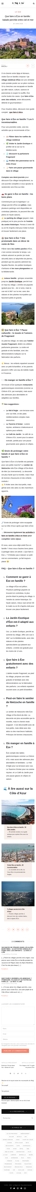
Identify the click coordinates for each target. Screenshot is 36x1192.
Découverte (10, 1145)
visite (11, 1173)
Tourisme (7, 1170)
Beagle (19, 1136)
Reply (5, 969)
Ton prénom (5, 1091)
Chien (18, 1139)
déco (27, 1142)
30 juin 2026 (18, 23)
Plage (17, 1160)
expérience (26, 1145)
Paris (29, 1157)
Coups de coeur (27, 1139)
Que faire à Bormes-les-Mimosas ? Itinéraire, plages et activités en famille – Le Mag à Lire (17, 980)
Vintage (29, 1170)
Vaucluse (21, 1170)
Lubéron (13, 1154)
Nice (18, 73)
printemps (25, 1160)
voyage (18, 1173)
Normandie (14, 1157)
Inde (27, 1148)
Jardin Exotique (15, 281)
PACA (22, 1157)
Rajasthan (27, 1163)
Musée (31, 1154)
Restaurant (8, 1166)
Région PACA (19, 1166)
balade (11, 1136)
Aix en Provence (12, 1133)
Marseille (22, 1154)
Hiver (15, 1148)
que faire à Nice (16, 112)
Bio (26, 1136)
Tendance (29, 1166)
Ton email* (5, 1085)
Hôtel (22, 1148)
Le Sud (18, 12)
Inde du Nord (9, 1151)
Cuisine (9, 1142)
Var (14, 1170)
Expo (18, 1145)
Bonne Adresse (8, 1139)
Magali (4, 66)
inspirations (20, 1151)
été (25, 1173)
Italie (29, 1151)
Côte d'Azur (19, 1142)
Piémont (9, 1160)
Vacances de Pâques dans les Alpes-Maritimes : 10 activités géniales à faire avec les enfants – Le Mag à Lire (18, 950)
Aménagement (25, 1133)
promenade (8, 1163)
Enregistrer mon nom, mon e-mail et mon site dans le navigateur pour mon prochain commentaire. (18, 1044)
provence (18, 1163)
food (8, 1148)
